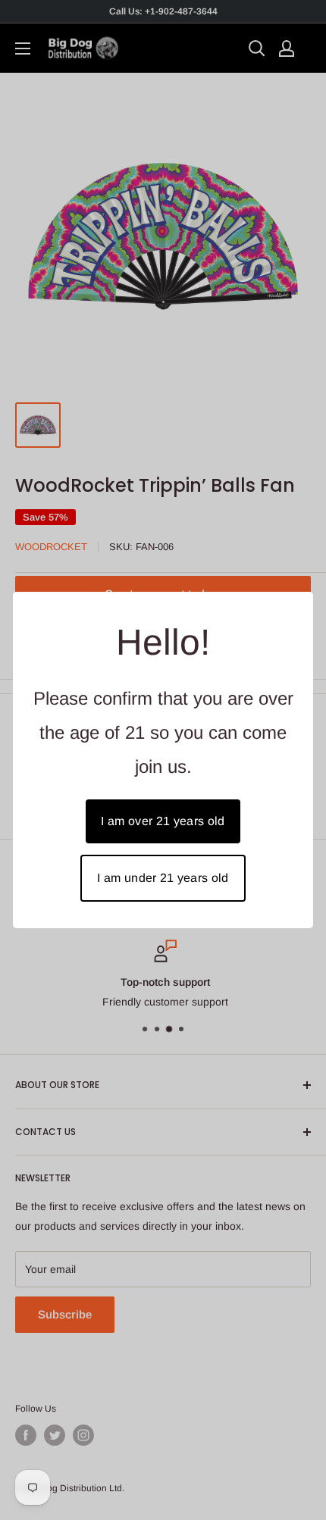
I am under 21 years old (162, 877)
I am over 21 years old (162, 821)
